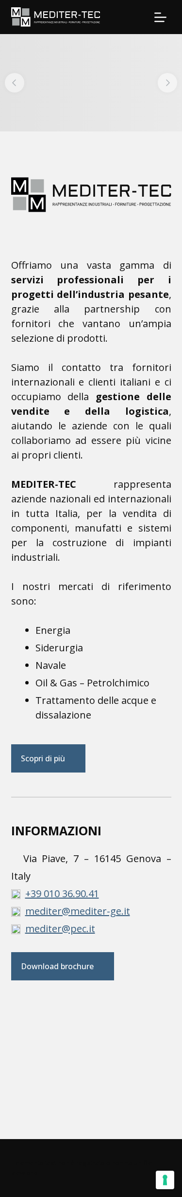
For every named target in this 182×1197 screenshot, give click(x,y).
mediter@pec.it (60, 928)
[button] (14, 82)
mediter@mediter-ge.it (77, 911)
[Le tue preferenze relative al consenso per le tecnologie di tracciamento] (165, 1180)
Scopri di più (43, 758)
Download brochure (57, 966)
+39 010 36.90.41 (62, 893)
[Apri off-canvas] (160, 17)
